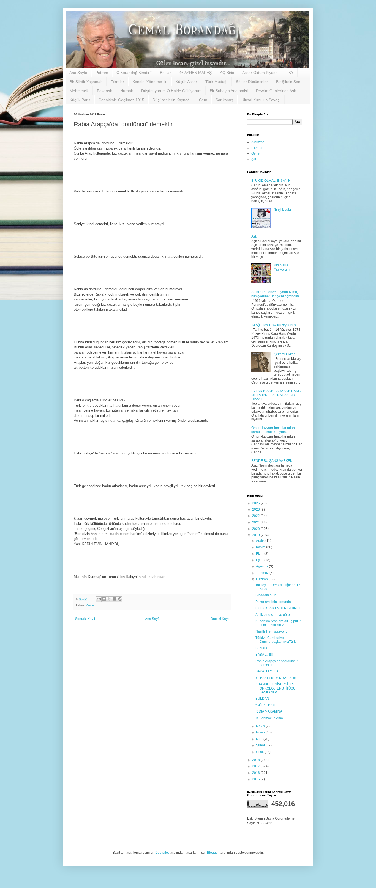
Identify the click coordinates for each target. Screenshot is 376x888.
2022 (256, 516)
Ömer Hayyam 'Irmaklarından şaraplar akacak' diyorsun (273, 430)
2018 (256, 760)
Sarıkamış (224, 100)
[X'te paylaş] (109, 599)
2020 (256, 529)
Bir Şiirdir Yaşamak (86, 81)
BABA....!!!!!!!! (264, 655)
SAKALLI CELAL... (269, 671)
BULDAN (262, 699)
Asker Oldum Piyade (260, 72)
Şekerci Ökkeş (284, 354)
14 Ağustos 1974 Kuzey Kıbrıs (273, 325)
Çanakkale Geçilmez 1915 (121, 100)
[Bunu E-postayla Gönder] (99, 599)
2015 (256, 779)
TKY (289, 72)
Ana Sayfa (78, 72)
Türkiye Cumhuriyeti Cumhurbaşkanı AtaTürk (275, 640)
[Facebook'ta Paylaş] (114, 599)
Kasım (261, 547)
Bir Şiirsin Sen (288, 81)
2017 (256, 766)
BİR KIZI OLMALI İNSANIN (271, 181)
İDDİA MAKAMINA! (269, 711)
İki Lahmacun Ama (269, 718)
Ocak (260, 752)
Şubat (261, 745)
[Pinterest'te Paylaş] (119, 599)
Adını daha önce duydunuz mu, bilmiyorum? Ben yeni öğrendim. (275, 294)
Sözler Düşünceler (252, 81)
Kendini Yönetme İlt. (149, 81)
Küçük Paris (80, 100)
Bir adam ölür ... (267, 595)
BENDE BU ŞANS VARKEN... (273, 461)
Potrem (102, 72)
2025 (256, 503)
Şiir (253, 159)
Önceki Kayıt (220, 619)
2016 (256, 773)
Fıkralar (117, 81)
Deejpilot (162, 852)
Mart (259, 739)
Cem (203, 100)
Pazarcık (104, 91)
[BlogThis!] (104, 599)
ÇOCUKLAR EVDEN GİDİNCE (278, 608)
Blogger (213, 852)
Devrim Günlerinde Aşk (276, 91)
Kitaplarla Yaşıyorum (282, 267)
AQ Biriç (227, 72)
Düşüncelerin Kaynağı (171, 100)
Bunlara (261, 648)
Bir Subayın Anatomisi (229, 91)
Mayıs (261, 726)
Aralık (260, 541)
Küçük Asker (186, 81)
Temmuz (262, 573)
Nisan (261, 732)
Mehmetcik (79, 91)
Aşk (254, 236)
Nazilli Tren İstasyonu (271, 631)
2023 (256, 509)
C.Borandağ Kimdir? (134, 72)
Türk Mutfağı (216, 81)
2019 (256, 535)
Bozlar (165, 72)
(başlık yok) (282, 210)
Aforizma (258, 142)
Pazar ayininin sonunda (273, 602)
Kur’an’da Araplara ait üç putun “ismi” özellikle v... (278, 623)
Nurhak (126, 91)
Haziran (262, 579)
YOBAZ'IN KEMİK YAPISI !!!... (276, 678)
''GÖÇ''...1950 (265, 705)
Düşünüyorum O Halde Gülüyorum (171, 91)
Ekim (260, 554)
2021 (256, 522)
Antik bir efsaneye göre (272, 615)
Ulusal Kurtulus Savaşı (260, 100)
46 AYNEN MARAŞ (195, 72)
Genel (90, 605)
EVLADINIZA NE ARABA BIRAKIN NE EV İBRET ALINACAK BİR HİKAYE (276, 395)
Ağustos (262, 566)
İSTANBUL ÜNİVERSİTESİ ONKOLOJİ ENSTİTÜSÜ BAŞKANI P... (275, 688)
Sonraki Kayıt (85, 619)
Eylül (260, 560)
